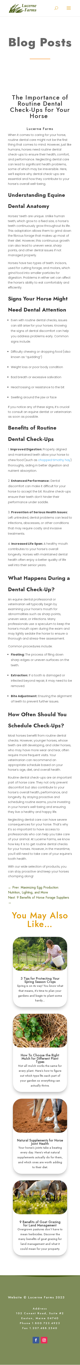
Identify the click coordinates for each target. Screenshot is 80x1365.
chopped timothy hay (54, 460)
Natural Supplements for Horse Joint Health (40, 1142)
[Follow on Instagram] (44, 1340)
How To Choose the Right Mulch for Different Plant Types (40, 1058)
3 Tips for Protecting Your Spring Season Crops (40, 980)
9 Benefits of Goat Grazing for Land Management (40, 1224)
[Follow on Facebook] (36, 1340)
